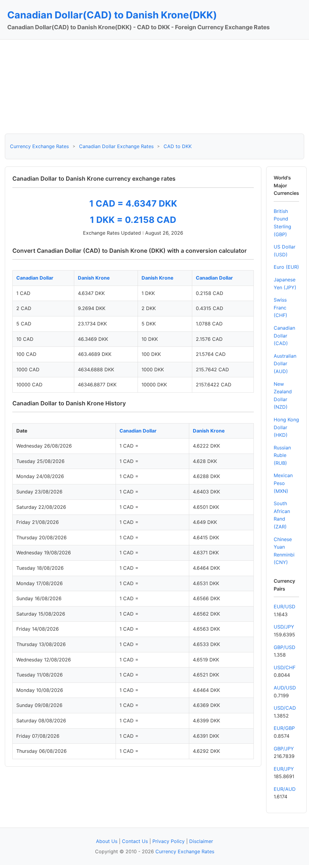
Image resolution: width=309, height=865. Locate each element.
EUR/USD (284, 607)
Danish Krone (94, 278)
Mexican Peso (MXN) (283, 483)
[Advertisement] (154, 86)
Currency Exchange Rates (39, 146)
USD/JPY (284, 627)
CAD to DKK (178, 146)
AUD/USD (285, 688)
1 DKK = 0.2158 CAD (133, 219)
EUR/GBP (284, 728)
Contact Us (135, 841)
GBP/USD (284, 647)
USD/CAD (285, 708)
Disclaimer (201, 841)
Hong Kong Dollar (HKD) (286, 427)
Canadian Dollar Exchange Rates (116, 146)
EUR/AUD (285, 789)
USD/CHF (284, 667)
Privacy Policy (168, 841)
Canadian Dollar (34, 278)
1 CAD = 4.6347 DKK (133, 203)
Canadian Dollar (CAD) (284, 335)
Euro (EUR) (286, 267)
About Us (106, 841)
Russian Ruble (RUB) (282, 455)
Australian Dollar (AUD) (285, 363)
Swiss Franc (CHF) (280, 307)
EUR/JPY (284, 769)
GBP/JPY (284, 749)
